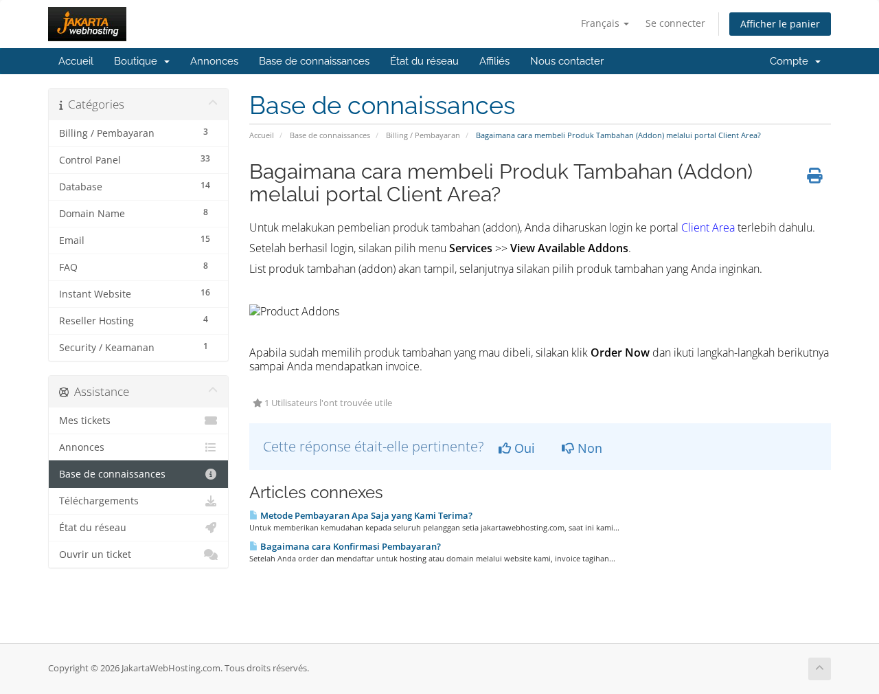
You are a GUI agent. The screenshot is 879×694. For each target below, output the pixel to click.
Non (588, 448)
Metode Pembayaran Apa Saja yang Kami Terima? (365, 515)
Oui (523, 448)
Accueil (75, 61)
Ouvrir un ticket (95, 554)
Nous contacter (567, 61)
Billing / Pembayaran (423, 135)
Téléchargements (99, 501)
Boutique (138, 61)
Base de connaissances (314, 61)
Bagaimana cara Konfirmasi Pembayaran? (349, 546)
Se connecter (675, 23)
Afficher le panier (780, 23)
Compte (792, 61)
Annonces (214, 61)
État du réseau (424, 61)
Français (601, 23)
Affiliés (494, 61)
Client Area (708, 227)
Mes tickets (85, 420)
